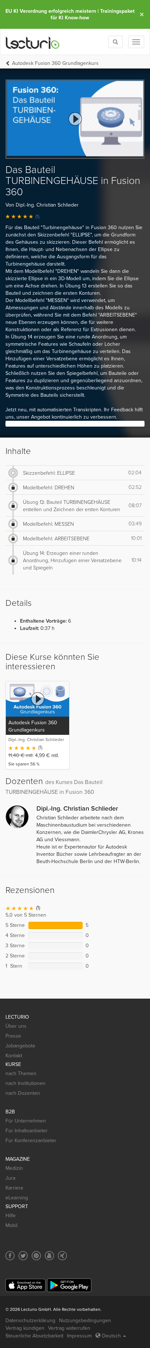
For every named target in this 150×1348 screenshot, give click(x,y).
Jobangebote (20, 1046)
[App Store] (25, 1285)
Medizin (14, 1168)
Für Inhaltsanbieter (26, 1131)
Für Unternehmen (25, 1121)
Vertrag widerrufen (69, 1328)
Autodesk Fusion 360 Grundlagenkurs (55, 63)
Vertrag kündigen (24, 1328)
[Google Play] (69, 1285)
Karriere (14, 1188)
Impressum (79, 1336)
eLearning (16, 1198)
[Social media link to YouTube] (49, 1255)
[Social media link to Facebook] (10, 1255)
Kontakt (13, 1056)
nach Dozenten (22, 1093)
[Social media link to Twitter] (23, 1255)
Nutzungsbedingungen (85, 1320)
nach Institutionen (25, 1083)
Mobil (11, 1225)
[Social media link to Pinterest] (36, 1255)
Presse (13, 1036)
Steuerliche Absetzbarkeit (34, 1336)
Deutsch (111, 1336)
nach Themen (20, 1073)
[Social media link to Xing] (62, 1255)
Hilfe (10, 1215)
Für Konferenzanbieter (30, 1140)
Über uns (16, 1026)
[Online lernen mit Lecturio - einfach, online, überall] (33, 42)
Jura (10, 1178)
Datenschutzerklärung (30, 1320)
